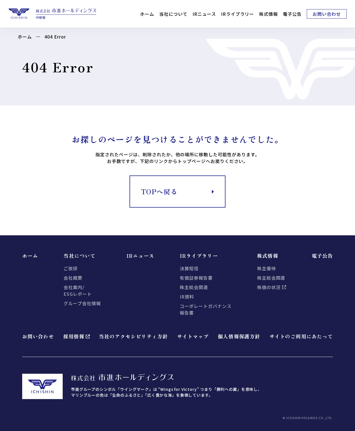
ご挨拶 (71, 268)
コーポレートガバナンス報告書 (206, 309)
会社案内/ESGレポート (78, 290)
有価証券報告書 (196, 277)
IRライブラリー (237, 14)
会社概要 (73, 277)
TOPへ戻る (159, 191)
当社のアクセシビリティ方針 (133, 336)
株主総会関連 (194, 287)
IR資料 (187, 296)
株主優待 (266, 268)
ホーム (147, 14)
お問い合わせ (327, 14)
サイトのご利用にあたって (301, 336)
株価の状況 (269, 287)
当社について (173, 14)
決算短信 (189, 268)
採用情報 (73, 336)
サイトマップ (193, 336)
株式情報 (268, 14)
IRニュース (204, 14)
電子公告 (292, 14)
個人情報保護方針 (239, 336)
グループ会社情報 (82, 303)
